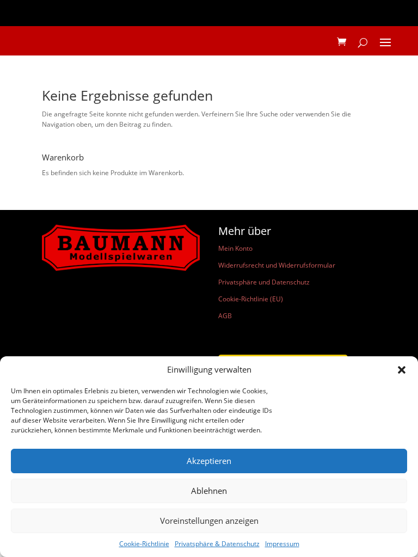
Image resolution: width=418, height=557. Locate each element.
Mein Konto (235, 248)
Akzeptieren (209, 460)
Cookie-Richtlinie (144, 543)
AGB (225, 315)
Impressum (282, 543)
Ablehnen (209, 490)
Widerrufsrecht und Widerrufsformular (276, 265)
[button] (401, 369)
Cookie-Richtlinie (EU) (250, 299)
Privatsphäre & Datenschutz (217, 543)
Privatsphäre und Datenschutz (264, 282)
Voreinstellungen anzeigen (209, 520)
